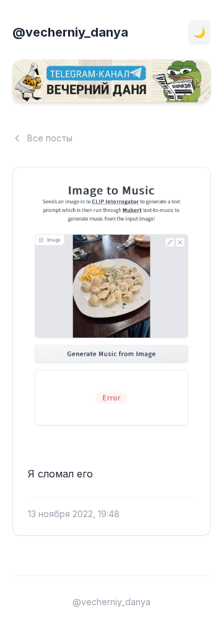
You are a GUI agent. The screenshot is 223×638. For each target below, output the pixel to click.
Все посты (49, 138)
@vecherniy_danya (70, 32)
